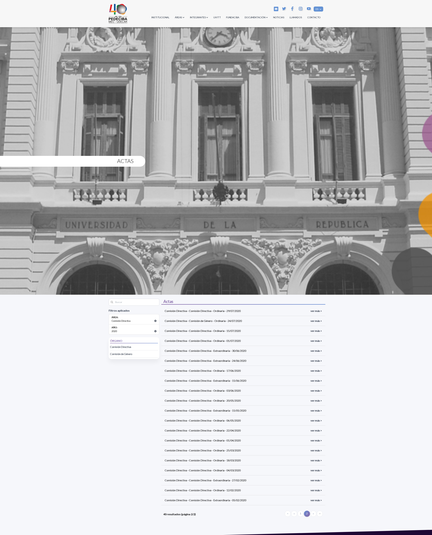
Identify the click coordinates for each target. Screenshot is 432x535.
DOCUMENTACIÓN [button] (255, 17)
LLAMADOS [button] (296, 17)
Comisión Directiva (120, 346)
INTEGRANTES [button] (198, 17)
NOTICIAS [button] (278, 17)
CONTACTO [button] (314, 17)
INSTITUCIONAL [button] (160, 17)
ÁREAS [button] (178, 17)
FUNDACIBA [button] (232, 17)
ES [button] (317, 9)
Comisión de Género (121, 353)
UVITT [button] (217, 17)
